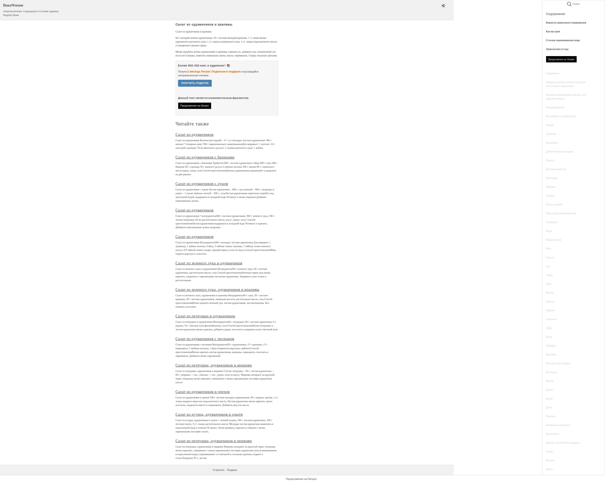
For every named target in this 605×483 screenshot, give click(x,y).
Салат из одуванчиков (194, 134)
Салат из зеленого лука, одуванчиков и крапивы (217, 289)
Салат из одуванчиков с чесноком (205, 338)
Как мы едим (553, 31)
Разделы (232, 470)
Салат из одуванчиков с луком (202, 183)
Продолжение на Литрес (561, 59)
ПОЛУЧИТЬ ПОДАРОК (195, 83)
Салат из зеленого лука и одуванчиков (209, 262)
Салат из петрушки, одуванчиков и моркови (214, 364)
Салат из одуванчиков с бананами (205, 156)
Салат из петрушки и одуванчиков (205, 315)
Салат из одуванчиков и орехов (203, 391)
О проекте (219, 470)
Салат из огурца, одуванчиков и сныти (209, 414)
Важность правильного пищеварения (566, 22)
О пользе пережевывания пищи (563, 40)
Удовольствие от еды (557, 49)
